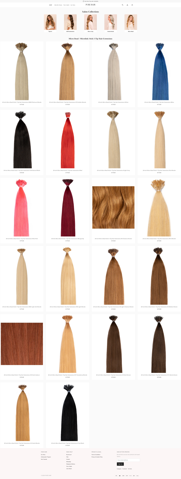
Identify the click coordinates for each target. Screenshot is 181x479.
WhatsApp (68, 461)
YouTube (130, 468)
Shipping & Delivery (70, 464)
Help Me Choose (58, 5)
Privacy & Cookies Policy (97, 457)
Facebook (124, 468)
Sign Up (120, 464)
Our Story (73, 5)
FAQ (67, 457)
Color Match (69, 468)
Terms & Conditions (96, 454)
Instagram (119, 468)
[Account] (127, 5)
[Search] (122, 5)
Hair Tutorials (44, 459)
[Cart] (132, 5)
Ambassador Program (46, 457)
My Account (68, 454)
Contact (68, 459)
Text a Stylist (66, 5)
